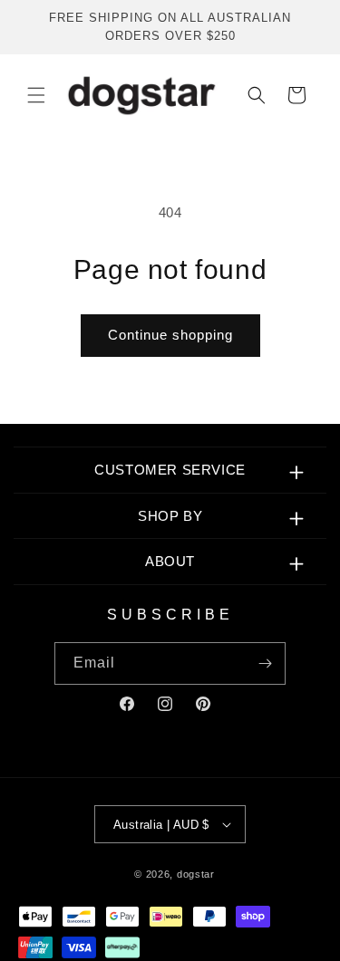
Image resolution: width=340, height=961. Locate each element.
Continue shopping (170, 334)
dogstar (196, 874)
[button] (36, 95)
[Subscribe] (265, 663)
